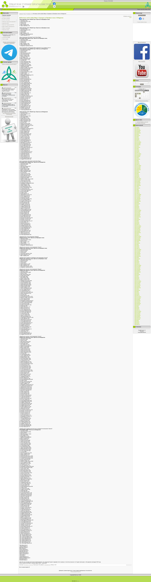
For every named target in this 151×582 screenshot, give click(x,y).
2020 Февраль (137, 232)
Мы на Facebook (142, 42)
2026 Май (136, 320)
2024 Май (136, 291)
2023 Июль (136, 278)
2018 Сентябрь (137, 210)
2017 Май (136, 189)
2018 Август (137, 208)
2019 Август (137, 224)
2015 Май (136, 160)
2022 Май (136, 260)
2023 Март (136, 273)
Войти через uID (142, 15)
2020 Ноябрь (137, 239)
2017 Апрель (137, 187)
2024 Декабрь (137, 300)
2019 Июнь (136, 221)
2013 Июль (136, 139)
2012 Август (137, 128)
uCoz (78, 580)
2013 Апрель (137, 135)
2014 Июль (136, 151)
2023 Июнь (136, 277)
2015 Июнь (136, 161)
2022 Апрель (137, 258)
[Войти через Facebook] (54, 3)
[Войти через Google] (54, 6)
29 (139, 98)
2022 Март (136, 257)
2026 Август (137, 324)
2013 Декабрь (137, 144)
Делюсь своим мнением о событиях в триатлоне (9, 43)
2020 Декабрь (137, 240)
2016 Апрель (137, 172)
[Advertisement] (32, 11)
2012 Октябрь (137, 130)
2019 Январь (137, 215)
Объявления (5, 37)
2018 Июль (136, 207)
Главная (4, 9)
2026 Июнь (136, 321)
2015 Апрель (137, 159)
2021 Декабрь (137, 253)
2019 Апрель (137, 219)
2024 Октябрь (137, 298)
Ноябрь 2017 (142, 89)
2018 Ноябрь (137, 212)
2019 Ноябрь (137, 228)
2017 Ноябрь (137, 197)
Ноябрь (28, 13)
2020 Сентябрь (137, 236)
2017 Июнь (136, 190)
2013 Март (136, 134)
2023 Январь (137, 270)
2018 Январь (137, 199)
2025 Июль (136, 308)
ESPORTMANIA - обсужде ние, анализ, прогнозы (141, 122)
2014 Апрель (137, 147)
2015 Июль (136, 162)
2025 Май (136, 305)
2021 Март (136, 241)
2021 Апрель (137, 242)
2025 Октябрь (137, 312)
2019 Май (136, 220)
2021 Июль (136, 246)
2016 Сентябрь (137, 178)
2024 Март (136, 288)
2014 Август (137, 152)
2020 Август (137, 235)
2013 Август (137, 140)
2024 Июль (136, 294)
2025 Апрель (137, 304)
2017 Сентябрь (137, 194)
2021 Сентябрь (137, 249)
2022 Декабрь (137, 269)
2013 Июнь (136, 138)
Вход (14, 9)
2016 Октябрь (137, 180)
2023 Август (137, 279)
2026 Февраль (137, 317)
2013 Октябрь (137, 143)
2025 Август (137, 309)
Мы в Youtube (142, 61)
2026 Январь (137, 316)
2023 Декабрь (137, 284)
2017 (25, 13)
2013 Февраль (137, 132)
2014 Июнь (136, 149)
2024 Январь (137, 286)
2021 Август (137, 248)
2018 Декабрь (137, 214)
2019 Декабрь (137, 229)
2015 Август (137, 164)
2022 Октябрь (137, 266)
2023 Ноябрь (137, 283)
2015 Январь (137, 156)
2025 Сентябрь (137, 311)
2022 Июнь (136, 261)
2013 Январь (137, 131)
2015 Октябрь (137, 166)
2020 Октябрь (137, 237)
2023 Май (136, 275)
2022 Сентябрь (137, 265)
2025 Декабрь (137, 315)
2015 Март (136, 157)
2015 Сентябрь (137, 165)
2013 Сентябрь (137, 141)
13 (135, 95)
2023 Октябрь (137, 282)
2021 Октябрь (137, 250)
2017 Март (136, 186)
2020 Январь (137, 231)
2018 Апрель (137, 203)
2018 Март (136, 202)
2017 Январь (137, 183)
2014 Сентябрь (137, 153)
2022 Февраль (137, 256)
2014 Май (136, 148)
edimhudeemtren (47, 564)
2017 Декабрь (137, 198)
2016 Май (136, 173)
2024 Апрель (137, 290)
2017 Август (137, 193)
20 (135, 96)
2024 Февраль (137, 287)
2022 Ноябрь (137, 267)
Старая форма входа (142, 22)
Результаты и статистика (7, 34)
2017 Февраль (137, 185)
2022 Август (137, 263)
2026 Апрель (137, 319)
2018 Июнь (136, 206)
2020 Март (136, 233)
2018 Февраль (137, 200)
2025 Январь (137, 302)
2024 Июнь (136, 292)
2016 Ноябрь (137, 181)
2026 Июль (136, 322)
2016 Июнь (136, 174)
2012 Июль (136, 127)
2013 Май (136, 136)
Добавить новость (127, 16)
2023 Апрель (137, 274)
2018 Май (136, 204)
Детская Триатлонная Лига (141, 100)
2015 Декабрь (137, 168)
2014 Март (136, 145)
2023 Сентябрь (137, 281)
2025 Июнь (136, 307)
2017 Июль (136, 191)
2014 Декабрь (137, 155)
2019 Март (136, 218)
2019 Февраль (137, 216)
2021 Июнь (136, 245)
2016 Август (137, 177)
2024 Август (137, 295)
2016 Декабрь (137, 182)
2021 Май (136, 244)
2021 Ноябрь (137, 252)
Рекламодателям (9, 116)
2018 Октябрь (137, 211)
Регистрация (9, 9)
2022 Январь (137, 254)
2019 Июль (136, 223)
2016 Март (136, 170)
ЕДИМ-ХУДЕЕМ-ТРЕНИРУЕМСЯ (9, 64)
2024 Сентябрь (137, 296)
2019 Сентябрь (137, 225)
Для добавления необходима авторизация (9, 114)
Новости (4, 39)
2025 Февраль (137, 303)
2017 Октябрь (137, 195)
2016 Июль (136, 176)
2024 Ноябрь (137, 299)
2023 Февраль (137, 271)
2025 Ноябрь (137, 313)
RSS (149, 9)
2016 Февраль (137, 169)
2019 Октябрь (137, 227)
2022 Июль (136, 262)
